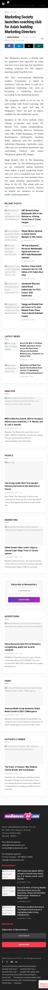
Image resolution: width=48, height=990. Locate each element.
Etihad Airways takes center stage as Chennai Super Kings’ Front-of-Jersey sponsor (21, 550)
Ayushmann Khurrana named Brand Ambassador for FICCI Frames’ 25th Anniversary (31, 289)
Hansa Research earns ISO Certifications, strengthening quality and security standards (23, 647)
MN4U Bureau (13, 37)
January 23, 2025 (29, 278)
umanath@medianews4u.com (15, 848)
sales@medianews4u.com (13, 860)
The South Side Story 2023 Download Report (19, 966)
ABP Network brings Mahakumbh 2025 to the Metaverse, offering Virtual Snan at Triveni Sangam (31, 216)
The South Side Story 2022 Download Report (19, 975)
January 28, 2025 (29, 240)
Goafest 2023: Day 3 (9, 969)
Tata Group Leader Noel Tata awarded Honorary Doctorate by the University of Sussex (22, 486)
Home (7, 12)
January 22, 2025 (29, 320)
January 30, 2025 (29, 226)
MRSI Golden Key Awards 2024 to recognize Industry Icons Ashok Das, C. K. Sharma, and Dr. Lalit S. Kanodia (24, 421)
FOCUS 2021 (7, 983)
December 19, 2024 (12, 715)
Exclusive (17, 983)
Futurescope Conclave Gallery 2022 (27, 977)
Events (13, 12)
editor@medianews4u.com (13, 845)
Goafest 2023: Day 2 (28, 969)
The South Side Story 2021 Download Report (19, 980)
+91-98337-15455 (25, 857)
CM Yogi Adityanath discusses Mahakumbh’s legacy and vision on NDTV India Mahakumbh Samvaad (31, 251)
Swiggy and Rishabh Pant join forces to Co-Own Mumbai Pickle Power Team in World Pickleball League (32, 310)
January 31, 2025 (27, 359)
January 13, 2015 (29, 37)
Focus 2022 (6, 977)
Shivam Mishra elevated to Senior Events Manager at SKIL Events (31, 234)
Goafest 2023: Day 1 (9, 972)
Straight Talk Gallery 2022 (29, 972)
